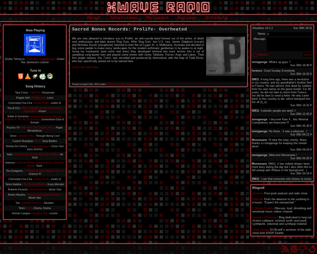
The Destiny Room (34, 184)
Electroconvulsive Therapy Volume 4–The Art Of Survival (33, 118)
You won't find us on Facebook (303, 249)
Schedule (217, 17)
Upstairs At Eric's (31, 202)
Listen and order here (85, 67)
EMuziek (257, 199)
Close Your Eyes (39, 146)
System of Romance (265, 217)
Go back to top (312, 249)
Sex (29, 208)
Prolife (121, 84)
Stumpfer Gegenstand (40, 59)
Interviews (124, 17)
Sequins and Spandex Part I (43, 194)
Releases (157, 17)
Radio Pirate (41, 102)
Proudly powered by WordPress (294, 249)
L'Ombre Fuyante (263, 208)
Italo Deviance (38, 189)
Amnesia (257, 193)
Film (37, 141)
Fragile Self (38, 97)
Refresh (263, 54)
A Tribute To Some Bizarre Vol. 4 (43, 170)
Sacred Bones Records (138, 84)
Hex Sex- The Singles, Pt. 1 (38, 127)
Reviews (187, 17)
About (94, 17)
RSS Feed (285, 249)
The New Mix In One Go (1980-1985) (36, 154)
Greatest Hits (26, 135)
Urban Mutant (260, 229)
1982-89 (35, 92)
